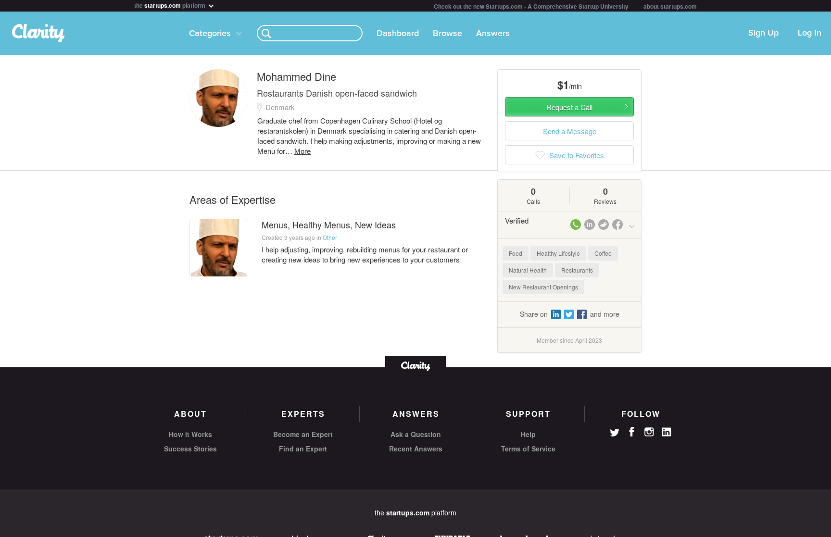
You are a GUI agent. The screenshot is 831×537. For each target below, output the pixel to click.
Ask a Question (415, 434)
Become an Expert (303, 434)
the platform (170, 4)
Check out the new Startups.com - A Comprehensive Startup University (531, 6)
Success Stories (190, 448)
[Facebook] (632, 432)
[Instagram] (649, 432)
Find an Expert (303, 448)
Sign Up (763, 33)
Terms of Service (528, 448)
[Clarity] (415, 365)
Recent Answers (415, 448)
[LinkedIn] (666, 432)
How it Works (190, 434)
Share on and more (569, 314)
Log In (809, 33)
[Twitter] (614, 433)
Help (528, 434)
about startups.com (670, 6)
